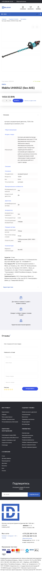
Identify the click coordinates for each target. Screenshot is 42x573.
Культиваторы (26, 424)
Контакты (4, 465)
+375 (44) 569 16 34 (29, 536)
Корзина (38, 8)
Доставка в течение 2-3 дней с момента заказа (21, 302)
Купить (16, 100)
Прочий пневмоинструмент (29, 447)
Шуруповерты (5, 412)
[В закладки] (33, 27)
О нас (3, 456)
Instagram (10, 536)
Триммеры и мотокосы (28, 419)
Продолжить (30, 388)
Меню (5, 14)
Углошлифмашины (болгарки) (10, 421)
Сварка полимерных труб (9, 440)
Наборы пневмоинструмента (30, 442)
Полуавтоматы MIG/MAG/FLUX (10, 437)
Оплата (4, 470)
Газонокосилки (26, 414)
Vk (15, 536)
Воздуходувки (26, 421)
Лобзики (4, 414)
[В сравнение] (37, 27)
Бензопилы (25, 417)
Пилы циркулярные (7, 417)
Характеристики (8, 287)
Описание (6, 115)
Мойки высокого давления (29, 412)
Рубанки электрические (8, 419)
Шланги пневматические (29, 444)
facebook (4, 536)
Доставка (4, 463)
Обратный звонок (21, 1)
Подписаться (33, 494)
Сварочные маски (7, 442)
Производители (6, 461)
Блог (3, 468)
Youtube (4, 538)
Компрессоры (25, 433)
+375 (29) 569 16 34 (7, 1)
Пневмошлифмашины (28, 440)
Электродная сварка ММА (9, 435)
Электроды (5, 445)
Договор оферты (6, 458)
